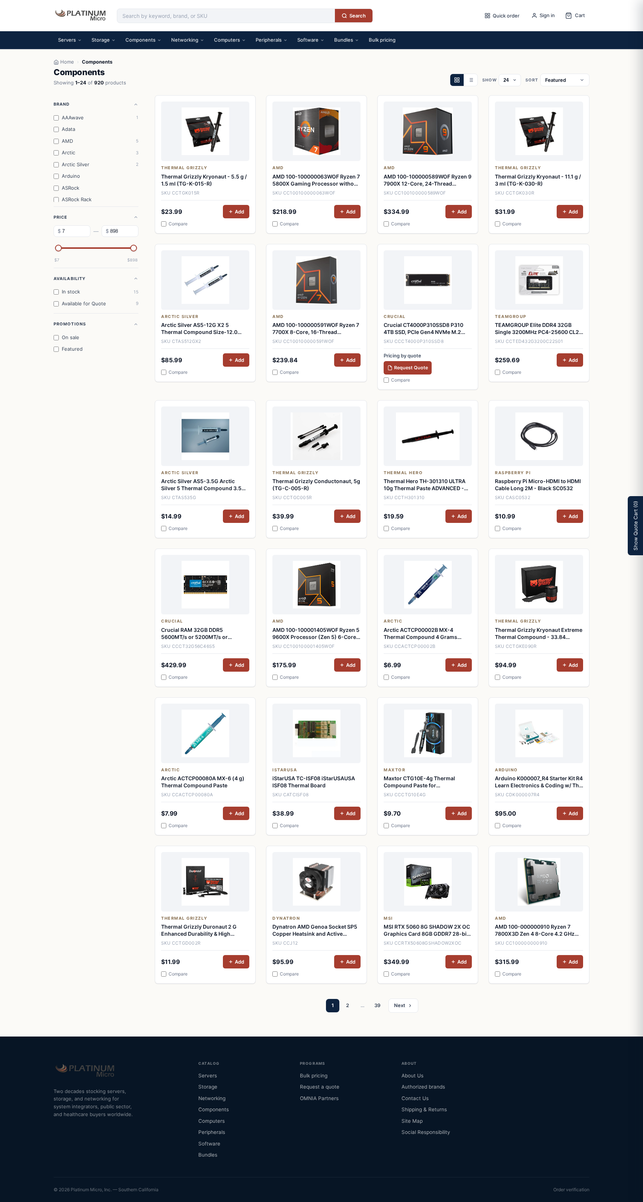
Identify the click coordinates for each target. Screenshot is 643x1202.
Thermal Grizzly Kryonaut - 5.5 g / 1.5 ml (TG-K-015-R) (204, 180)
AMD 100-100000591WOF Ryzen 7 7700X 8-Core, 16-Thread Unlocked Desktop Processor (315, 329)
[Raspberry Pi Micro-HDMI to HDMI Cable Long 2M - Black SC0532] (539, 436)
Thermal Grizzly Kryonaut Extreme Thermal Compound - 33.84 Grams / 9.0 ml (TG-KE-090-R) (538, 634)
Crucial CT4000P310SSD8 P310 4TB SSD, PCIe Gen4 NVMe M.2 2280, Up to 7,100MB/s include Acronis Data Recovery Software (425, 329)
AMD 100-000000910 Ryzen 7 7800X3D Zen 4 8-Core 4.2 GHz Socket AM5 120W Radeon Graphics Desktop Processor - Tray (535, 930)
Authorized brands (423, 1087)
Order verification (571, 1189)
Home (67, 62)
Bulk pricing (382, 40)
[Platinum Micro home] (81, 16)
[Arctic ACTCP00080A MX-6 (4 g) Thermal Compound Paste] (205, 733)
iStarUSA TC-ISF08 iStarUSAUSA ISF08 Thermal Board (313, 781)
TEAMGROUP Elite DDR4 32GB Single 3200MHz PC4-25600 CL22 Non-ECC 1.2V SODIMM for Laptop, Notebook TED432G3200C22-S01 (539, 329)
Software (308, 40)
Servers (67, 40)
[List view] (470, 80)
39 (377, 1005)
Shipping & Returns (424, 1109)
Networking (184, 40)
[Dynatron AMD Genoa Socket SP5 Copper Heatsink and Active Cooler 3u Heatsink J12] (316, 882)
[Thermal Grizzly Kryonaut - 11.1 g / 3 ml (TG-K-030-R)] (539, 131)
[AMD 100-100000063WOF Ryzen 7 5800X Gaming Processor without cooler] (316, 131)
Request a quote (319, 1087)
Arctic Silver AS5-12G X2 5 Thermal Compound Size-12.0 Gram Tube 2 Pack (199, 329)
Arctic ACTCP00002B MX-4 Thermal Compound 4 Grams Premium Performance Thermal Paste (423, 634)
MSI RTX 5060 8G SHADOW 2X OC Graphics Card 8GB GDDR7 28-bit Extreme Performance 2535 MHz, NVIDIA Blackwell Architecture (427, 930)
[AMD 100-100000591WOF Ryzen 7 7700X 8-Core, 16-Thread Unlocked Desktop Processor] (316, 280)
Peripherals (269, 40)
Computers (227, 40)
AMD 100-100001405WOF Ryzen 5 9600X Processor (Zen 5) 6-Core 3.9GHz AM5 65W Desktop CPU (315, 634)
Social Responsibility (426, 1132)
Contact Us (415, 1098)
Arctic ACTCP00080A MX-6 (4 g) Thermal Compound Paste (202, 781)
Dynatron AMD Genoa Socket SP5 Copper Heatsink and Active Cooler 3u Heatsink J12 (314, 930)
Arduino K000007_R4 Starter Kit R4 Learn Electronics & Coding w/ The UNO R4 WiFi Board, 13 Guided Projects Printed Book (539, 782)
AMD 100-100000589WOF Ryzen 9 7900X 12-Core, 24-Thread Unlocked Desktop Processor (427, 180)
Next (399, 1005)
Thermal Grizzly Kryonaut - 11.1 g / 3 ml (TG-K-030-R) (538, 180)
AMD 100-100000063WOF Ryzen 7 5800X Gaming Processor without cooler (316, 180)
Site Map (412, 1121)
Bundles (343, 40)
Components (140, 40)
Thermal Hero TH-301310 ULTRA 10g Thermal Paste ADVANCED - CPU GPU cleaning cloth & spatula (426, 485)
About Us (412, 1076)
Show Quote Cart (636, 525)
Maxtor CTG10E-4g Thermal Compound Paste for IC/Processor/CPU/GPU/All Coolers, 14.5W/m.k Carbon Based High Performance (427, 782)
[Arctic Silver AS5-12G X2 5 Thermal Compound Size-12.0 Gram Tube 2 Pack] (205, 280)
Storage (101, 40)
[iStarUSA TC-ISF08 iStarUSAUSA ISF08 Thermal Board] (316, 733)
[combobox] (226, 16)
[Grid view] (457, 80)
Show (489, 80)
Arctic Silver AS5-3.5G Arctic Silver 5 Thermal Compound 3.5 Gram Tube (201, 485)
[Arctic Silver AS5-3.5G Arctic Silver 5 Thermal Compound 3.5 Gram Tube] (205, 436)
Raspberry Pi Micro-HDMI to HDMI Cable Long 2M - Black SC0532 (538, 484)
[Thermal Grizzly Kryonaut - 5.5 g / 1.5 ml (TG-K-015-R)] (205, 131)
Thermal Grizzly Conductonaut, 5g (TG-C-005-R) (316, 484)
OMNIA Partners (319, 1098)
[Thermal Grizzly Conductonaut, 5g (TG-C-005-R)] (316, 436)
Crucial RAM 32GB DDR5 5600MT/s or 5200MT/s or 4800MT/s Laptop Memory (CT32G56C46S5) (194, 634)
